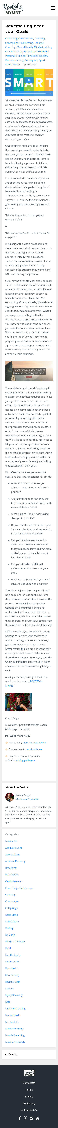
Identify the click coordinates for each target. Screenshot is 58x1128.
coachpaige (11, 43)
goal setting (26, 43)
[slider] (29, 93)
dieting (9, 928)
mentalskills (12, 1022)
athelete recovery (15, 861)
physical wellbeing (37, 55)
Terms (29, 1089)
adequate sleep (13, 847)
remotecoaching (14, 60)
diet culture (12, 921)
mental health (25, 47)
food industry (13, 955)
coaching (40, 38)
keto (7, 1001)
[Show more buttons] (50, 93)
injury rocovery (14, 995)
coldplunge (11, 908)
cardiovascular (13, 881)
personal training (15, 55)
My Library (29, 1103)
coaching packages (24, 760)
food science (12, 961)
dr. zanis (10, 934)
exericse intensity (15, 941)
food (8, 948)
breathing (11, 867)
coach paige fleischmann (19, 38)
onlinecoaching (13, 51)
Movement (11, 841)
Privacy (29, 1096)
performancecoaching (36, 51)
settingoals (31, 60)
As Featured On (29, 1110)
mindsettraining (43, 47)
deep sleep (11, 914)
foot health (11, 968)
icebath (9, 988)
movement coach (15, 1042)
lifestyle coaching (15, 1008)
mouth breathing (15, 1035)
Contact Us (29, 1082)
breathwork (12, 874)
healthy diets (12, 981)
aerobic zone (12, 854)
